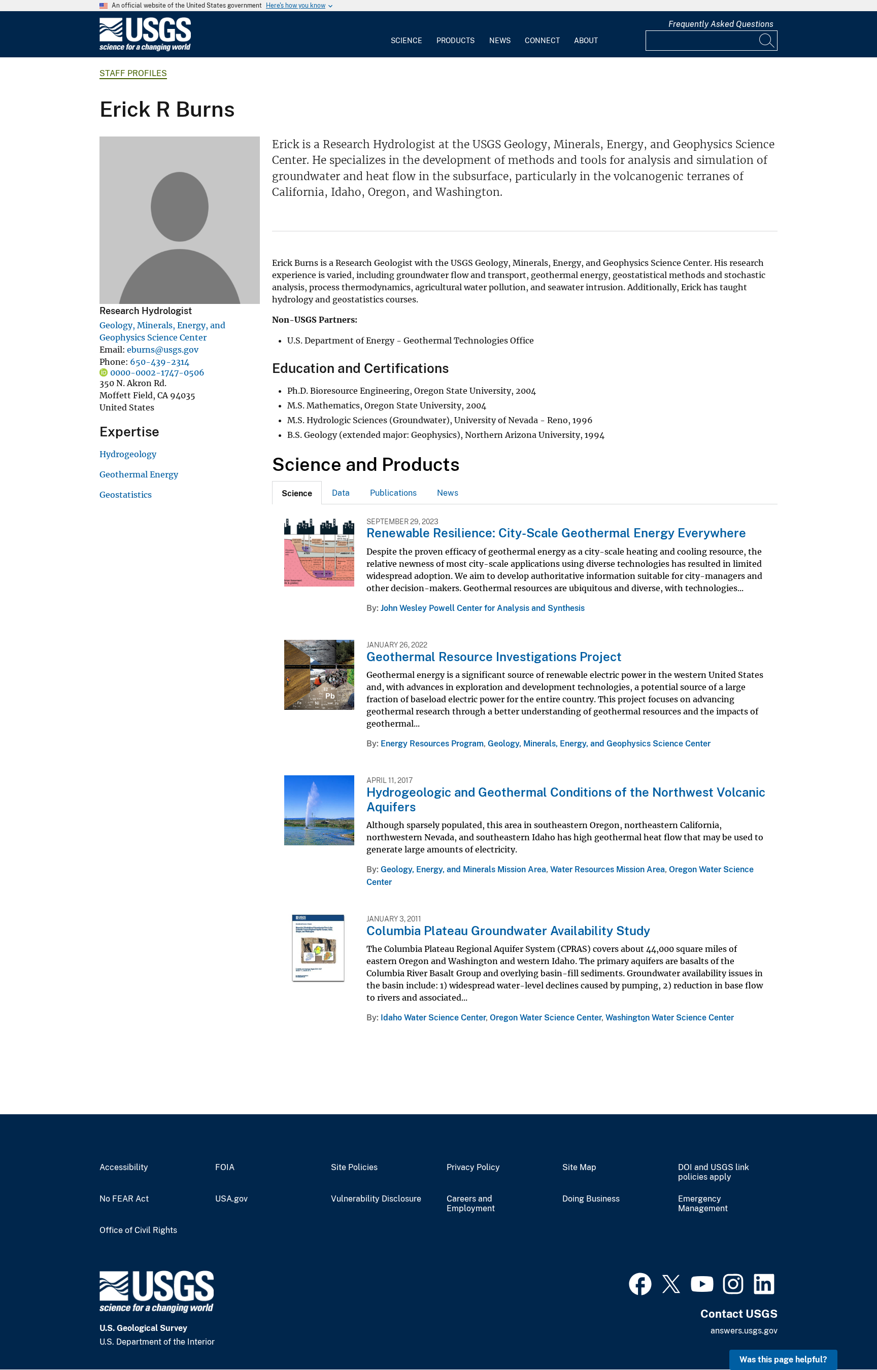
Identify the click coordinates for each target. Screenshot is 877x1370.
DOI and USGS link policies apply (713, 1172)
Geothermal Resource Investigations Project (494, 656)
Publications (393, 493)
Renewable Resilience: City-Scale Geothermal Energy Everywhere (556, 533)
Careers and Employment (471, 1203)
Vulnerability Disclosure (376, 1199)
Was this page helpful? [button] (783, 1359)
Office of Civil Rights (138, 1230)
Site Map (579, 1167)
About (586, 41)
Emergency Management (703, 1203)
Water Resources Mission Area (607, 869)
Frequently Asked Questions (720, 24)
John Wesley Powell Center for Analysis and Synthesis (483, 608)
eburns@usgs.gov (162, 350)
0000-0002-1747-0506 (157, 372)
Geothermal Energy (138, 474)
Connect (542, 41)
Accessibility (123, 1167)
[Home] (145, 49)
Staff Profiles (133, 73)
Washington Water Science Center (669, 1017)
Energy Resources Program (432, 743)
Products (455, 41)
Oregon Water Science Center (545, 1017)
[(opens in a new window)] (640, 1283)
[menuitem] (406, 34)
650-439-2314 (159, 362)
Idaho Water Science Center (433, 1017)
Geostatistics (125, 495)
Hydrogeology (127, 454)
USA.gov (231, 1199)
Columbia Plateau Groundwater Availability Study (508, 930)
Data (341, 493)
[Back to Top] (840, 1333)
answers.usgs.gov (744, 1330)
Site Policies (354, 1167)
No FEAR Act (124, 1199)
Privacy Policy (473, 1167)
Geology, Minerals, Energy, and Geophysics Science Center (599, 743)
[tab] (297, 492)
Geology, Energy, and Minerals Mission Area (463, 869)
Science (406, 41)
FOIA (224, 1167)
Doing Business (591, 1199)
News (500, 41)
